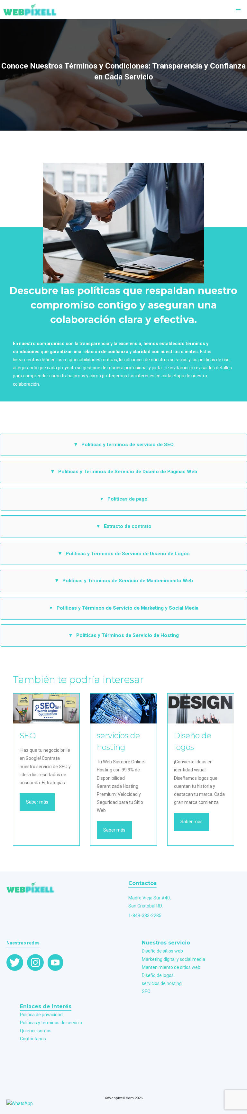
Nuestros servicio (166, 943)
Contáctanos (33, 1038)
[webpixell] (30, 9)
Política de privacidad (41, 1014)
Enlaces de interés (45, 1006)
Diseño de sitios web (162, 950)
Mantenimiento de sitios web (171, 967)
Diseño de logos (158, 975)
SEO (146, 991)
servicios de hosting (162, 983)
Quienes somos (35, 1030)
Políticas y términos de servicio (51, 1022)
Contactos (142, 883)
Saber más (37, 802)
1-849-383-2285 (144, 915)
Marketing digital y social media (173, 959)
